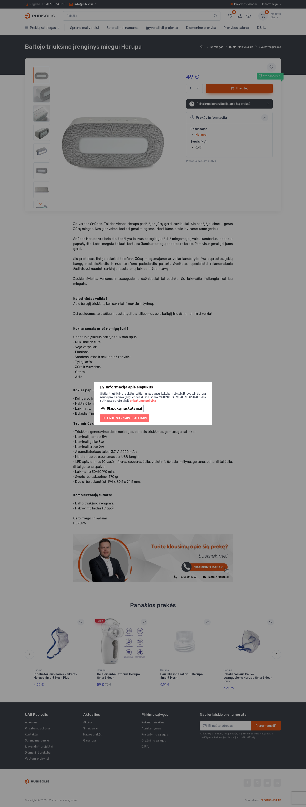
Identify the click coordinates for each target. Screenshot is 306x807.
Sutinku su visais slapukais (124, 418)
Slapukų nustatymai (124, 408)
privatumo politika (143, 401)
